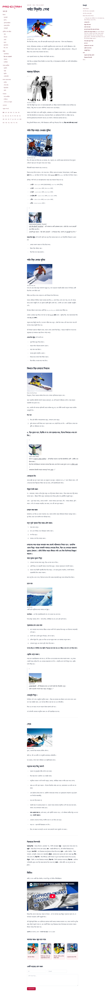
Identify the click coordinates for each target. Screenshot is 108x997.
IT (10, 119)
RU (16, 122)
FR (15, 116)
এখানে (51, 470)
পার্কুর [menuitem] (5, 71)
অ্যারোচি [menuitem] (6, 17)
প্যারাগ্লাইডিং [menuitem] (7, 25)
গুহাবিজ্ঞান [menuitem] (6, 62)
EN (6, 116)
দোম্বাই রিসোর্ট (32, 686)
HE (17, 116)
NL (9, 122)
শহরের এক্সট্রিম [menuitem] (6, 65)
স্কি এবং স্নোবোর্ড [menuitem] (8, 56)
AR (8, 112)
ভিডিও (84, 59)
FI (12, 116)
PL (14, 122)
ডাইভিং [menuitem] (5, 82)
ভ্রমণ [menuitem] (5, 42)
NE (6, 122)
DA (16, 112)
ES (8, 116)
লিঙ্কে (49, 689)
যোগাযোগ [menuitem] (5, 105)
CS (13, 112)
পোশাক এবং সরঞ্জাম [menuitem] (8, 102)
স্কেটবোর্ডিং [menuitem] (6, 76)
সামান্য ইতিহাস (86, 8)
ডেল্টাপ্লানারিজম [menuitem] (7, 23)
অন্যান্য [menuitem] (4, 94)
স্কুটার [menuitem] (5, 73)
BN (3, 112)
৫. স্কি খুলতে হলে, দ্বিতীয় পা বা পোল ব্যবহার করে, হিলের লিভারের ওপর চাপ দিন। (94, 19)
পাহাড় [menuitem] (4, 51)
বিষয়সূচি (85, 5)
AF (6, 112)
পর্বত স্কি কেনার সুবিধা (87, 13)
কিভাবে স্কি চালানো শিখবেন (88, 15)
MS (3, 122)
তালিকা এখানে (74, 464)
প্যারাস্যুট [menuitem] (6, 28)
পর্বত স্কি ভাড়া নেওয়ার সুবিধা (88, 11)
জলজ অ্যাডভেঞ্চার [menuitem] (7, 79)
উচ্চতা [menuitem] (4, 14)
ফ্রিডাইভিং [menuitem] (6, 88)
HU (6, 119)
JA (13, 119)
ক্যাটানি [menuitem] (5, 68)
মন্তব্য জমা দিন (31, 988)
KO (15, 119)
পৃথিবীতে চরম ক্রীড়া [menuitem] (7, 31)
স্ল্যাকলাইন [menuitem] (6, 45)
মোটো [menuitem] (5, 40)
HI (20, 116)
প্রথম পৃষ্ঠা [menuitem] (5, 11)
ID (8, 119)
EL (3, 116)
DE (18, 112)
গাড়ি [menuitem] (5, 34)
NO (11, 122)
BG (11, 112)
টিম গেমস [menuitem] (6, 48)
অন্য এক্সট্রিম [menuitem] (7, 96)
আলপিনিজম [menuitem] (6, 54)
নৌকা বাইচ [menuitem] (6, 85)
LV (17, 119)
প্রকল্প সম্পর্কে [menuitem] (6, 109)
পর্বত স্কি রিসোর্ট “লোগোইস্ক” (36, 226)
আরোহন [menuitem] (5, 59)
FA (10, 116)
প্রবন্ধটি (68, 232)
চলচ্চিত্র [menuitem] (5, 99)
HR (3, 119)
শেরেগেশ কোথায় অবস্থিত (40, 459)
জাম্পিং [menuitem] (5, 20)
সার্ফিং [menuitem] (5, 90)
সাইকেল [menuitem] (5, 37)
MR (20, 119)
